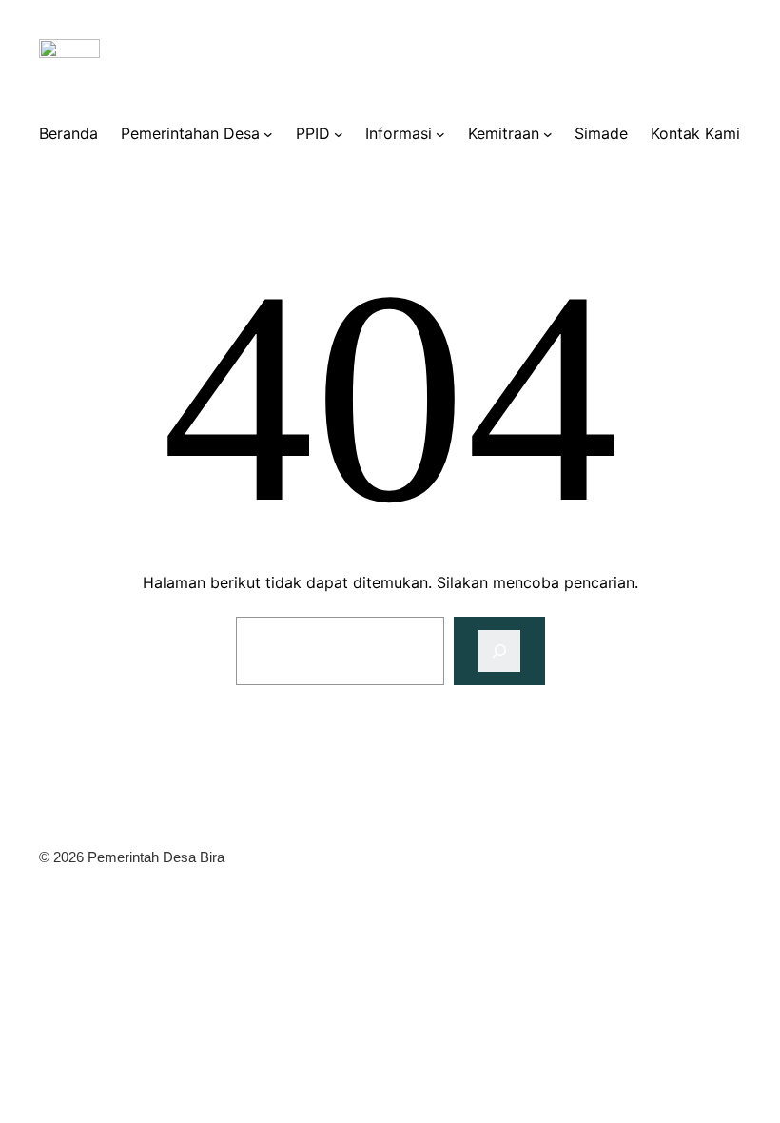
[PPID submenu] (338, 133)
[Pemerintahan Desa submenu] (268, 133)
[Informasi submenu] (440, 133)
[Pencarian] (499, 651)
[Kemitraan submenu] (548, 133)
